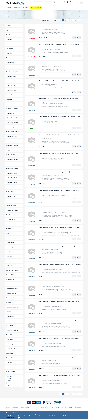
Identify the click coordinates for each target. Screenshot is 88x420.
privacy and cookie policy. (12, 417)
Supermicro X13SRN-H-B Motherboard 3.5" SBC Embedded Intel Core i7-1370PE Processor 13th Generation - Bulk (59, 63)
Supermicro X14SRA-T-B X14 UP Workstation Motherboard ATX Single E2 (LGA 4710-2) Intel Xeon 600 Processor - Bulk (60, 375)
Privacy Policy (64, 407)
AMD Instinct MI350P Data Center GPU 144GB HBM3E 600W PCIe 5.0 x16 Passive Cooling (59, 44)
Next (80, 20)
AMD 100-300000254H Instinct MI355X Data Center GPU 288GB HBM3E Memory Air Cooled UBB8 (59, 26)
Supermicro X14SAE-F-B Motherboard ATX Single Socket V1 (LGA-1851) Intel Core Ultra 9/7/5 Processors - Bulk (59, 172)
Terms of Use (57, 407)
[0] (64, 3)
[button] (54, 20)
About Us (46, 407)
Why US (42, 407)
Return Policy (70, 407)
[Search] (39, 19)
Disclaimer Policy (78, 407)
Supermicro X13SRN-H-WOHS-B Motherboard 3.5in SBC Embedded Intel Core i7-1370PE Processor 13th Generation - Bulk (59, 81)
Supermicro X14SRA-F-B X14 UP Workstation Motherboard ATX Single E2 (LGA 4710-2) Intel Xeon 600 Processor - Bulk (60, 357)
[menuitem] (36, 8)
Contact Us (52, 407)
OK (18, 417)
